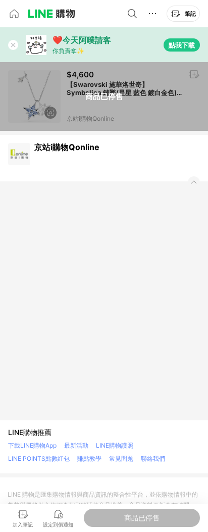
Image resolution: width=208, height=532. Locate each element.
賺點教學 (89, 458)
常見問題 (121, 458)
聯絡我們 (153, 458)
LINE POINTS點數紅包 (39, 458)
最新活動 (76, 445)
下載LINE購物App (32, 445)
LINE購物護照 (114, 445)
